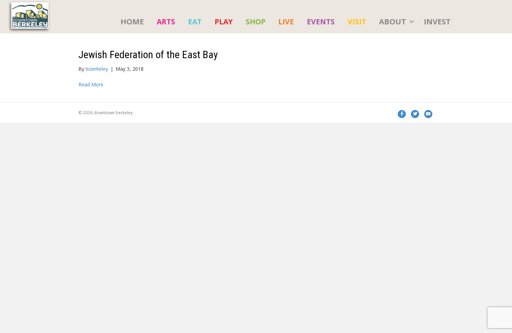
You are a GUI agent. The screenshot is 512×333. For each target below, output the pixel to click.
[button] (411, 21)
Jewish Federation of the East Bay (148, 54)
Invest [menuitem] (437, 21)
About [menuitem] (392, 21)
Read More (90, 84)
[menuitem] (165, 21)
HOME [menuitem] (132, 21)
